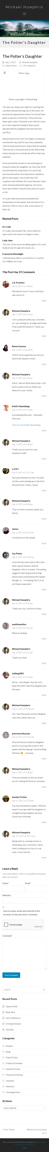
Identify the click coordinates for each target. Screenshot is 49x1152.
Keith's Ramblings (21, 406)
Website (6, 895)
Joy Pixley (17, 553)
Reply (44, 300)
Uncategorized (13, 1092)
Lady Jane (7, 240)
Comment (7, 935)
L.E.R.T (15, 469)
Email (28, 883)
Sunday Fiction (19, 797)
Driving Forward (13, 1023)
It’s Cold (6, 226)
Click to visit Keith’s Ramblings (26, 425)
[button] (24, 13)
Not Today (9, 1129)
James (15, 529)
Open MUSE (11, 1006)
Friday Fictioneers (14, 1063)
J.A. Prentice (18, 282)
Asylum (9, 1046)
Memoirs (10, 1086)
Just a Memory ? (13, 1018)
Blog (8, 1051)
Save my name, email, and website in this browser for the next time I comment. (21, 913)
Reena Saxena (19, 346)
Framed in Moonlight (12, 254)
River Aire (10, 1012)
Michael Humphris (24, 7)
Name (5, 883)
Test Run (10, 1029)
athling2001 (18, 673)
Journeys (10, 1080)
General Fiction (13, 1069)
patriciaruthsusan (21, 733)
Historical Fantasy (14, 1074)
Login (24, 1148)
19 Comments (29, 65)
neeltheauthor (19, 624)
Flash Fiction (11, 65)
